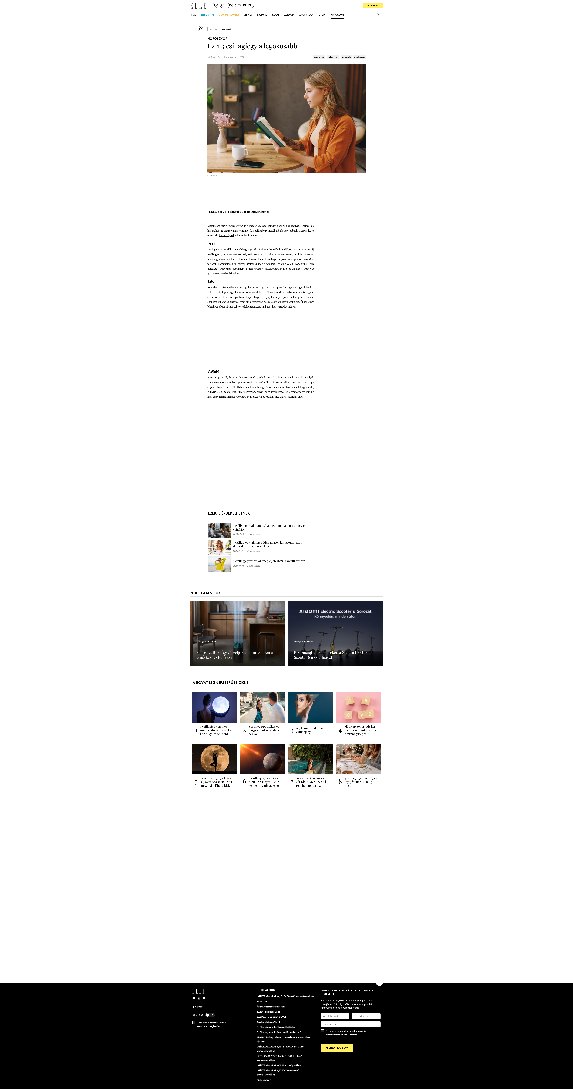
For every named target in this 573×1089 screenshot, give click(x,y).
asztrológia (319, 57)
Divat (194, 15)
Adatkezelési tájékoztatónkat (342, 1034)
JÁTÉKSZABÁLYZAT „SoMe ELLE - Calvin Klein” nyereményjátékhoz (279, 1058)
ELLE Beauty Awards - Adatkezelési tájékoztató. (279, 1032)
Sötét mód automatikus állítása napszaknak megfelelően (212, 1025)
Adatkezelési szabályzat (268, 1022)
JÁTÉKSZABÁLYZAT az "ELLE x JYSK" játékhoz (279, 1065)
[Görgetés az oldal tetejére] (379, 982)
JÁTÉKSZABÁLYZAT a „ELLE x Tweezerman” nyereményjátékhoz (278, 1072)
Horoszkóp (337, 15)
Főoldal (213, 29)
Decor (322, 15)
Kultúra (262, 15)
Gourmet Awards (229, 15)
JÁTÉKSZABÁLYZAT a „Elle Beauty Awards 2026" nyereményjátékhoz (280, 1049)
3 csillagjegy (359, 57)
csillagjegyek (333, 57)
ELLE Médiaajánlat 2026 (268, 1012)
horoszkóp (346, 57)
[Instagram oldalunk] (222, 5)
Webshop (372, 5)
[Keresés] (378, 14)
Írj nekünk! (197, 1007)
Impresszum (262, 1001)
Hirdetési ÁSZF (264, 1080)
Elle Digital (207, 15)
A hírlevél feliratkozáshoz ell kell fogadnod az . (347, 1033)
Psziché (275, 15)
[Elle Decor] (198, 5)
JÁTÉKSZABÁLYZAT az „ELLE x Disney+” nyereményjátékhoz (285, 996)
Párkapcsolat (306, 15)
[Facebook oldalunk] (215, 5)
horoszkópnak (226, 235)
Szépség (248, 15)
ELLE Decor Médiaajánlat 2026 (271, 1017)
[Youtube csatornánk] (230, 5)
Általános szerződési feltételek (271, 1007)
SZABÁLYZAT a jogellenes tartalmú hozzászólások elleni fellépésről (283, 1039)
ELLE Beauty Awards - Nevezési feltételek (276, 1027)
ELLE (241, 57)
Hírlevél (246, 5)
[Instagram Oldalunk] (199, 998)
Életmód (289, 15)
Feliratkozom (337, 1047)
